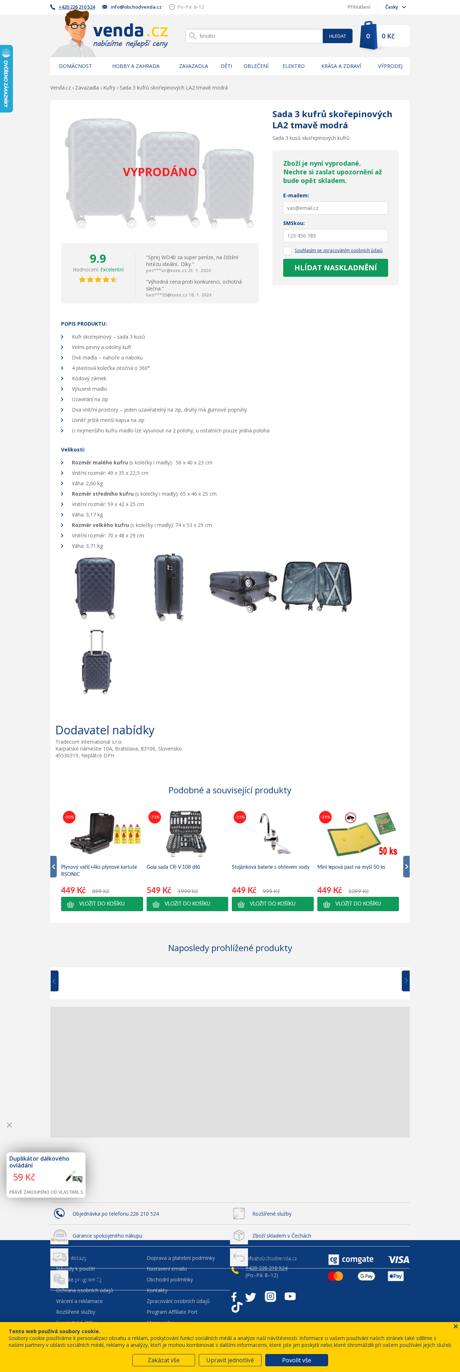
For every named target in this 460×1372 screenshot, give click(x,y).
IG (270, 1296)
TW (250, 1296)
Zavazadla (193, 66)
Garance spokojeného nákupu (107, 1235)
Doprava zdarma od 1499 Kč (106, 1279)
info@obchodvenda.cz (136, 7)
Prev (60, 981)
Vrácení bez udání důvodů (282, 1257)
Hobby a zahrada (136, 66)
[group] (102, 860)
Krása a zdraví (341, 66)
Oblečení (256, 66)
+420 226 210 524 (77, 7)
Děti (226, 66)
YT (290, 1296)
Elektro (293, 66)
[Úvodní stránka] (109, 33)
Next (403, 981)
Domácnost (75, 66)
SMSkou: (294, 223)
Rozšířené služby (271, 1213)
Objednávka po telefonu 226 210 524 (116, 1213)
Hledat (337, 36)
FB (233, 1296)
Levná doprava (90, 1257)
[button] (102, 904)
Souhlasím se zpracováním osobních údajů (339, 250)
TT (237, 1307)
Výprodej (390, 66)
